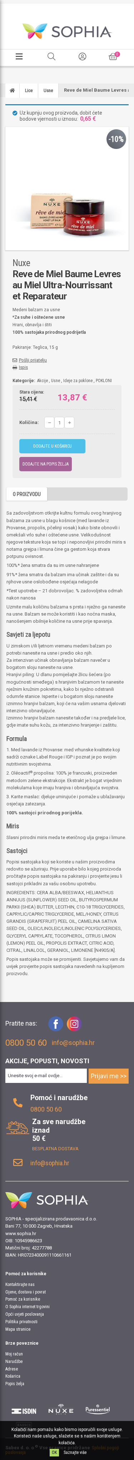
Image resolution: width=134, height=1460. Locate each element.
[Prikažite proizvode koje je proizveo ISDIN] (24, 1409)
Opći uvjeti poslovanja (24, 1314)
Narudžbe (14, 1361)
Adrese (11, 1369)
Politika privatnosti (21, 1321)
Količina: (29, 422)
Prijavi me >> (108, 1076)
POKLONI (104, 380)
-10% (116, 139)
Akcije (42, 380)
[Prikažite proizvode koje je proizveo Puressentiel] (98, 1409)
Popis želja (14, 1383)
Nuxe (21, 262)
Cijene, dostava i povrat (25, 1292)
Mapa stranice (17, 1329)
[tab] (26, 494)
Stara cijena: (31, 392)
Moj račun (14, 1354)
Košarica (12, 1376)
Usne (55, 380)
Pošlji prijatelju (33, 360)
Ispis (23, 367)
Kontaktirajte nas (20, 1284)
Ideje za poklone (78, 380)
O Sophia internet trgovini (27, 1306)
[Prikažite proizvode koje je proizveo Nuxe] (61, 1409)
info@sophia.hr (73, 1042)
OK (54, 1452)
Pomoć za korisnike (22, 1299)
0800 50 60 (46, 1109)
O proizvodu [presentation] (27, 494)
